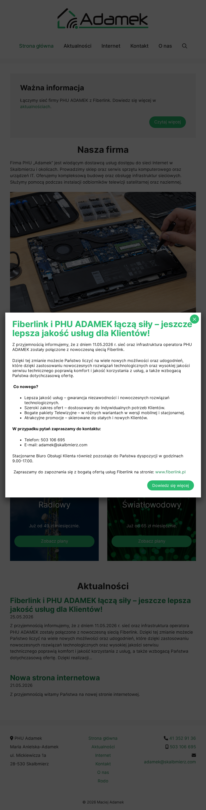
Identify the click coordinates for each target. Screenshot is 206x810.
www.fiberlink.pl (170, 471)
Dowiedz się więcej (170, 485)
